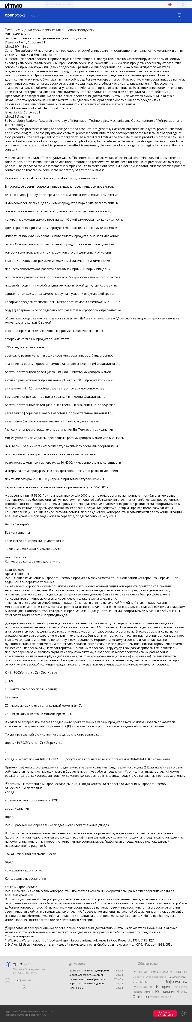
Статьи (35, 15)
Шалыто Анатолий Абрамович (87, 979)
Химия (148, 991)
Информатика (175, 982)
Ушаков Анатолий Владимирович (89, 970)
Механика (180, 972)
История (163, 987)
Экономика (138, 977)
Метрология (165, 992)
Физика (182, 991)
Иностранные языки (160, 997)
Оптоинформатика (156, 977)
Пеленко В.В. (76, 988)
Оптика (137, 972)
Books (15, 15)
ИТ (145, 972)
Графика (137, 992)
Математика (180, 987)
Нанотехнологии (177, 977)
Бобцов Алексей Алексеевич (86, 975)
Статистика (140, 981)
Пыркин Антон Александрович (87, 983)
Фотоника (141, 997)
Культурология (142, 986)
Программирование (160, 972)
